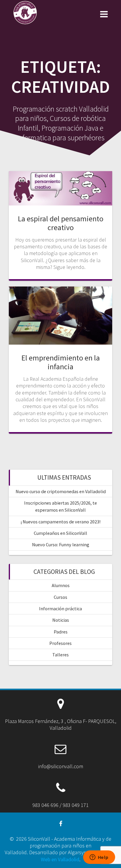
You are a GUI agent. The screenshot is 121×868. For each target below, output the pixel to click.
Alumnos (61, 585)
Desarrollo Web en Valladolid (79, 855)
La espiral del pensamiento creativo (60, 223)
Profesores (60, 643)
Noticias (60, 620)
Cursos (60, 597)
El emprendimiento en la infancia (60, 362)
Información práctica (60, 608)
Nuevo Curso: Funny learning (60, 544)
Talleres (60, 655)
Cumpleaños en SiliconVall (60, 533)
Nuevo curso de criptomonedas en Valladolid (61, 491)
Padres (61, 632)
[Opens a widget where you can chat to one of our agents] (99, 857)
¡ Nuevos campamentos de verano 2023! (60, 522)
